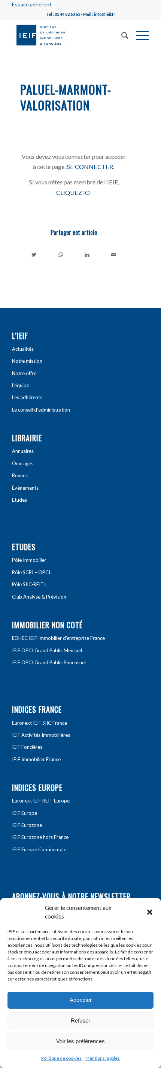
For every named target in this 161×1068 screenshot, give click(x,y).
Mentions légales (102, 1058)
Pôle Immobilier (29, 560)
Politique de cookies (61, 1058)
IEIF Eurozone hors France (40, 837)
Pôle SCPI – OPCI (31, 572)
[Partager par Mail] (113, 254)
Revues (20, 475)
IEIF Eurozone (27, 825)
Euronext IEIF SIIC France (39, 723)
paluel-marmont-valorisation (65, 97)
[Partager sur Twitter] (34, 254)
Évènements (25, 488)
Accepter (81, 1000)
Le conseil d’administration (41, 410)
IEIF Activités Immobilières (41, 735)
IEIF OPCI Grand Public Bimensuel (49, 662)
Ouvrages (22, 463)
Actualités (23, 349)
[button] (150, 912)
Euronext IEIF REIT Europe (41, 801)
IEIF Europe (24, 813)
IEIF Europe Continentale (39, 849)
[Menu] (138, 35)
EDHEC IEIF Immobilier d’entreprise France (58, 638)
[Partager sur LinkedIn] (87, 254)
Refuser (80, 1020)
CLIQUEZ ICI (73, 192)
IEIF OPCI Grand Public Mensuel (47, 650)
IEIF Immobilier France (36, 759)
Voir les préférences (80, 1041)
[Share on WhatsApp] (61, 254)
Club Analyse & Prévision (39, 597)
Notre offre (24, 373)
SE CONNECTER (90, 166)
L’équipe (20, 385)
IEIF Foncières (27, 747)
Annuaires (23, 451)
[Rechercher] (121, 35)
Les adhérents (27, 397)
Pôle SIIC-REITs (29, 584)
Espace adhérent (32, 4)
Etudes (19, 500)
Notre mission (27, 361)
